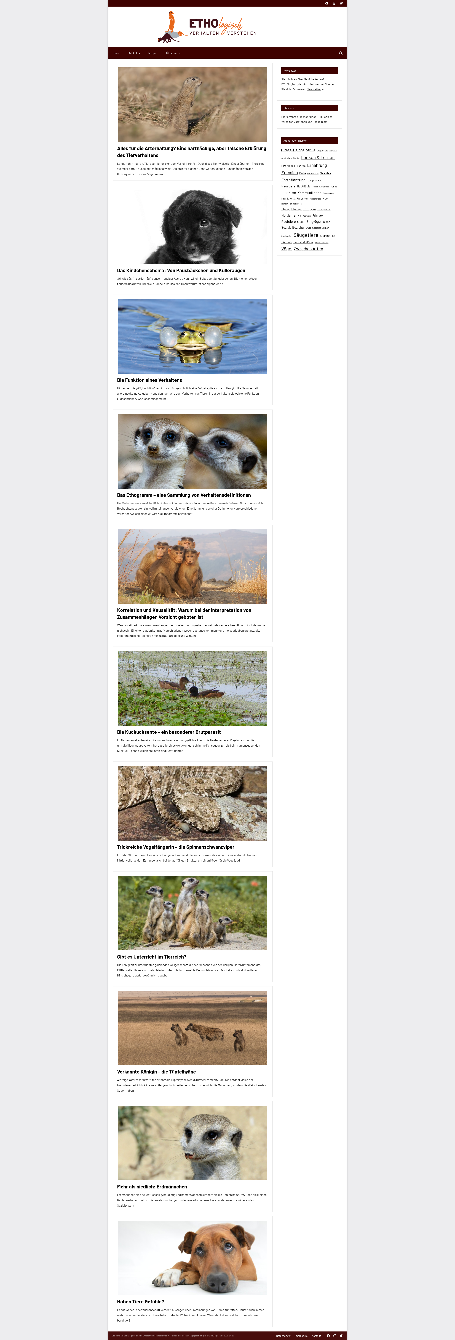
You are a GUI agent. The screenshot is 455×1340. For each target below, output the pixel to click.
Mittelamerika (324, 209)
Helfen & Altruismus (321, 186)
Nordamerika (291, 215)
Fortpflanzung (293, 179)
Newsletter (314, 89)
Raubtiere (288, 221)
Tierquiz (153, 53)
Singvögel (314, 221)
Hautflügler (304, 186)
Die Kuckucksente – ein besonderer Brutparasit (169, 732)
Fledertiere (325, 173)
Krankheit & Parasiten (295, 198)
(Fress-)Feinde (292, 150)
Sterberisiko (286, 236)
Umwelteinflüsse (303, 242)
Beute (296, 158)
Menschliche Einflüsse (298, 209)
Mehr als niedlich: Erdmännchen (152, 1186)
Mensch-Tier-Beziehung (291, 204)
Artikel (133, 53)
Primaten (318, 215)
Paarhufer (307, 216)
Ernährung (317, 165)
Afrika (310, 150)
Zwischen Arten (308, 248)
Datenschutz (283, 1335)
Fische (302, 173)
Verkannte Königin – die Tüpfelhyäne (156, 1072)
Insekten (288, 192)
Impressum (301, 1335)
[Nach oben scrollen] (447, 1332)
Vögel (286, 248)
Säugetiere (305, 235)
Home (116, 53)
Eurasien (289, 172)
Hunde (334, 186)
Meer (326, 198)
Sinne (326, 221)
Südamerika (327, 235)
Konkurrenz (329, 193)
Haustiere (288, 186)
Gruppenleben (314, 180)
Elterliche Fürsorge (293, 165)
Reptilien (301, 222)
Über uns (171, 53)
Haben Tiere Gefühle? (140, 1301)
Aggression (322, 150)
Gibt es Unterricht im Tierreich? (151, 957)
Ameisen (333, 150)
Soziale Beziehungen (296, 227)
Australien (286, 158)
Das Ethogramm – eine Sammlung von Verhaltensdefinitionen (184, 495)
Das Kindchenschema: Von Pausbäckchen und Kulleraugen (181, 270)
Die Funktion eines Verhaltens (149, 380)
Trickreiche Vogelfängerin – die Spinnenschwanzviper (175, 847)
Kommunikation (310, 192)
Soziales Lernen (320, 227)
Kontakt (316, 1335)
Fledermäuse (312, 173)
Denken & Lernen (318, 157)
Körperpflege (315, 199)
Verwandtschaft (321, 242)
